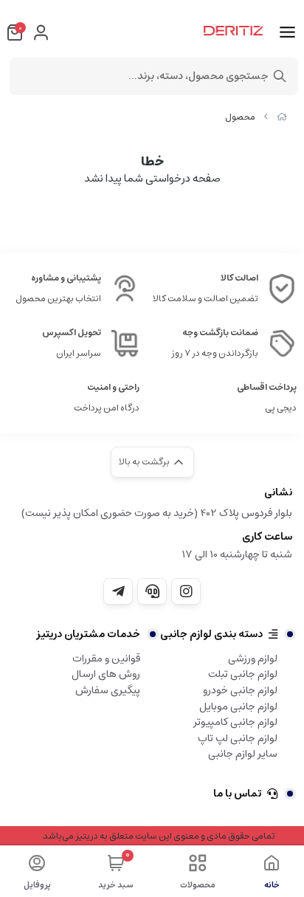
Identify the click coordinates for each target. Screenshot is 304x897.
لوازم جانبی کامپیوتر (235, 722)
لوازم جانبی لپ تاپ (237, 738)
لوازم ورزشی (252, 658)
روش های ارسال (106, 674)
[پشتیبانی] (152, 591)
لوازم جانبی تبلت (242, 674)
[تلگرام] (118, 591)
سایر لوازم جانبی (242, 754)
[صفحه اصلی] (282, 117)
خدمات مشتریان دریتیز (88, 634)
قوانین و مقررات (106, 658)
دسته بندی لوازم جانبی (211, 634)
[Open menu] (287, 32)
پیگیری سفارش (107, 690)
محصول (240, 117)
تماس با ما (237, 793)
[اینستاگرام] (186, 591)
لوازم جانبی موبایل (238, 706)
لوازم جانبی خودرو (240, 690)
